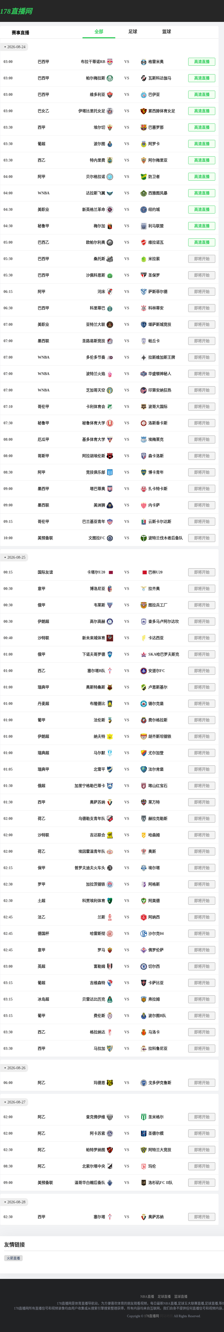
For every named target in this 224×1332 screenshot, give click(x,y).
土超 (41, 901)
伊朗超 (43, 621)
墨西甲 (43, 489)
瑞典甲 (43, 687)
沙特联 (43, 638)
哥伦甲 (43, 407)
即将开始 (202, 259)
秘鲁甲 (43, 226)
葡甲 (41, 720)
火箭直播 (13, 1258)
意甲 (41, 589)
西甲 (41, 127)
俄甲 (41, 605)
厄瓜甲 (43, 439)
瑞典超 (43, 753)
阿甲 (41, 177)
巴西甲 (43, 62)
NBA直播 (147, 1297)
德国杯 (43, 934)
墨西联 (43, 341)
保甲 (41, 868)
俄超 (41, 786)
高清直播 (202, 62)
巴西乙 (43, 242)
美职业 (43, 209)
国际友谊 (45, 572)
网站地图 (166, 1316)
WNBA (43, 193)
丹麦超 (43, 704)
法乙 (41, 917)
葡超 (41, 144)
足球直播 (164, 1297)
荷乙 (41, 819)
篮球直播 (180, 1297)
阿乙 (41, 1083)
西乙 (41, 160)
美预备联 (45, 538)
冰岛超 (43, 999)
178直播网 (151, 1316)
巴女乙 (43, 111)
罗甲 (41, 884)
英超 (41, 966)
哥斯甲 (43, 456)
